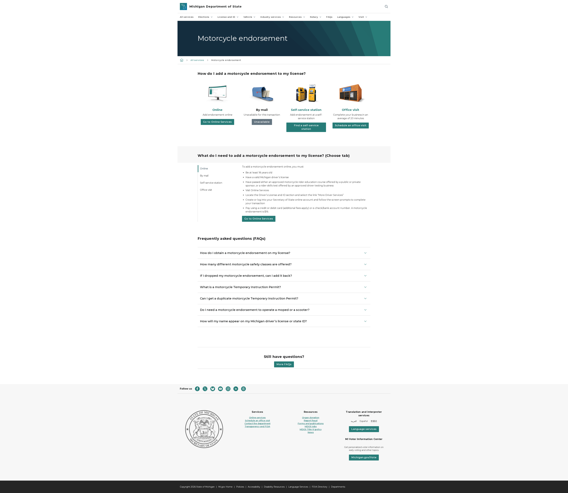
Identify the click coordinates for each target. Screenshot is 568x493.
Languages (343, 17)
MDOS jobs (311, 426)
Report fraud (310, 420)
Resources (295, 17)
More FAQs (284, 364)
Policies (240, 486)
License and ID (226, 17)
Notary (314, 17)
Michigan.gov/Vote (363, 457)
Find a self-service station (306, 127)
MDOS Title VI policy (311, 429)
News (311, 432)
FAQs (329, 17)
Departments (338, 486)
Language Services (298, 486)
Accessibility (254, 486)
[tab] (217, 168)
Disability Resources (274, 486)
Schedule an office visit (350, 125)
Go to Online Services (217, 121)
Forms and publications (311, 423)
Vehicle (247, 17)
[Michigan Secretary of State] (181, 60)
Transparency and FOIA (257, 426)
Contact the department (257, 423)
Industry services (270, 17)
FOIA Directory (319, 486)
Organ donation (310, 417)
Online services (257, 417)
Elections (203, 17)
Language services (364, 429)
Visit (361, 17)
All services (187, 17)
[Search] (386, 6)
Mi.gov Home (225, 486)
